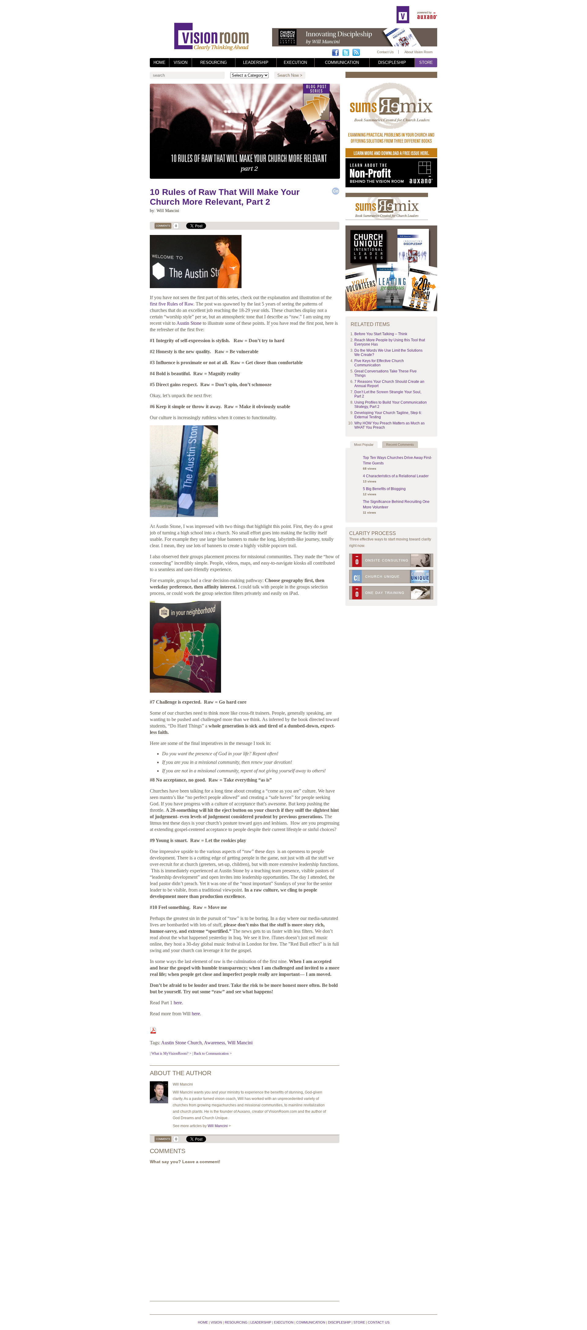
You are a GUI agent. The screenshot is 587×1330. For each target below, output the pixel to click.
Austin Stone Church (181, 1042)
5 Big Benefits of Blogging (384, 489)
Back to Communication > (213, 1053)
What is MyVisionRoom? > (171, 1053)
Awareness (214, 1042)
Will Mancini (240, 1042)
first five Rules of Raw (171, 303)
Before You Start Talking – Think (380, 334)
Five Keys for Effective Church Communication (379, 363)
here (178, 1002)
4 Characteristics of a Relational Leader (396, 476)
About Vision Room (418, 52)
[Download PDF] (153, 1032)
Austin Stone (188, 323)
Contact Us (385, 52)
